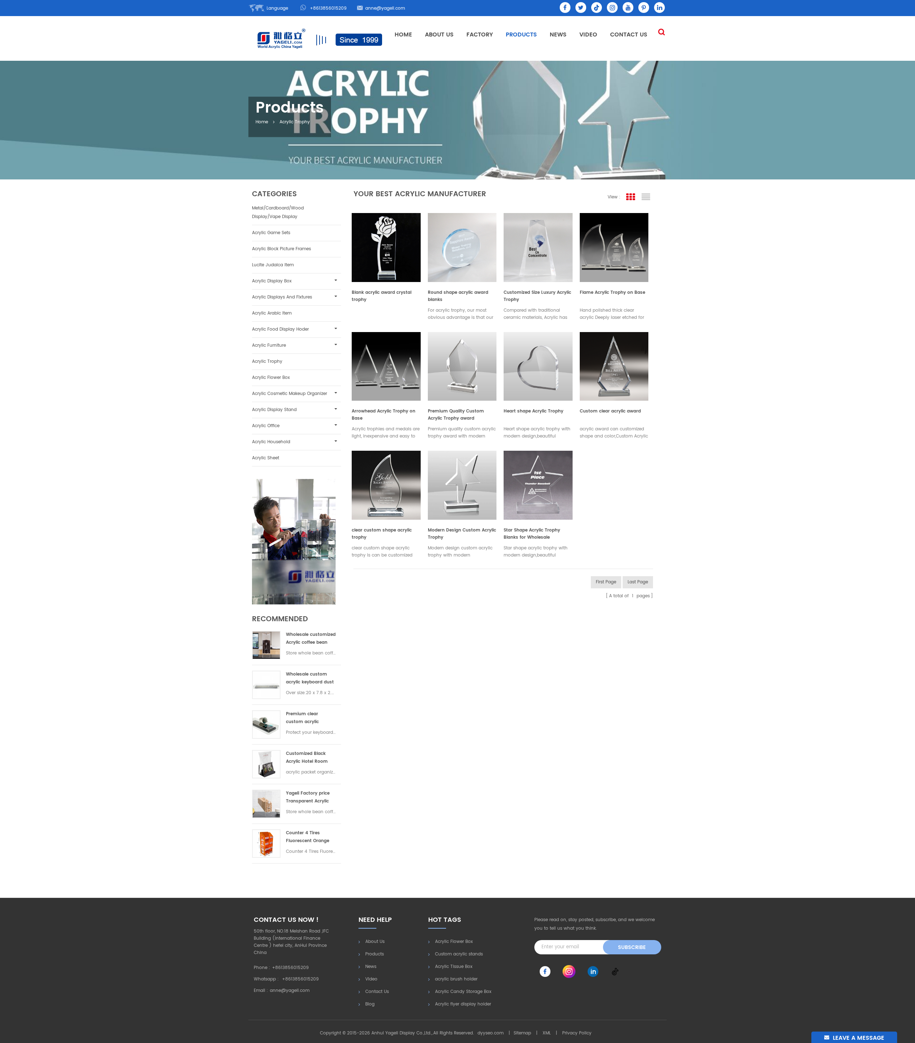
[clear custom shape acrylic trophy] (386, 483)
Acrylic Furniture (269, 345)
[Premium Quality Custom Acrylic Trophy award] (462, 365)
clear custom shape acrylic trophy (382, 534)
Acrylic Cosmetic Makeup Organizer (289, 393)
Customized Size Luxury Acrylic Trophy (537, 296)
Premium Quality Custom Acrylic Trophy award (456, 415)
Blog (370, 1004)
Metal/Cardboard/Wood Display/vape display (278, 212)
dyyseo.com (491, 1033)
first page (606, 582)
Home (403, 34)
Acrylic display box (272, 281)
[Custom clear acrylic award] (614, 365)
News (558, 34)
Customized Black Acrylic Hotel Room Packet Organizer (307, 758)
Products (521, 34)
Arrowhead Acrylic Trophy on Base (383, 415)
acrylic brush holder (456, 979)
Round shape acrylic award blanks (458, 296)
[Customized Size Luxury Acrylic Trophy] (538, 246)
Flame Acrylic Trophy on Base (612, 292)
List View (646, 197)
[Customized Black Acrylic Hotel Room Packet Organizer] (266, 764)
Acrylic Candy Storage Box (463, 991)
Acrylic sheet (265, 458)
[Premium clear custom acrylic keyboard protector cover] (266, 724)
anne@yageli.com (385, 8)
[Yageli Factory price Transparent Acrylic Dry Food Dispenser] (266, 804)
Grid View (630, 197)
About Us (439, 34)
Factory (479, 34)
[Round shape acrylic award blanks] (462, 246)
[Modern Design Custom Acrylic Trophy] (462, 483)
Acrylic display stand (274, 409)
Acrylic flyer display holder (463, 1004)
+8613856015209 (328, 8)
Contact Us (628, 34)
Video (588, 34)
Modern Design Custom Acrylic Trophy (462, 534)
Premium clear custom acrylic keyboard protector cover (307, 718)
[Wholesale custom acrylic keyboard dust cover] (266, 685)
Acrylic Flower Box (271, 377)
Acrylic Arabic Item (272, 313)
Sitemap (522, 1033)
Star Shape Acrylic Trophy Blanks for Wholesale (532, 534)
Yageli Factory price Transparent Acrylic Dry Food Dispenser (308, 797)
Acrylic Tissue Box (454, 966)
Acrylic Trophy (295, 122)
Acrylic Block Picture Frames (281, 249)
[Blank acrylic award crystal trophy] (386, 246)
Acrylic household (271, 442)
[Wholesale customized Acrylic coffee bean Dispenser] (266, 645)
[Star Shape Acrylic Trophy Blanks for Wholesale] (538, 483)
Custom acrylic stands (459, 954)
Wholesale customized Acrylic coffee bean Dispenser (311, 639)
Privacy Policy (577, 1033)
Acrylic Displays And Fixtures (282, 297)
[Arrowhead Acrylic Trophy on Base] (386, 365)
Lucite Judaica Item (273, 265)
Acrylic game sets (271, 232)
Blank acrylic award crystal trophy (381, 296)
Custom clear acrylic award (610, 411)
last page (638, 582)
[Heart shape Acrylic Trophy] (538, 365)
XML (547, 1033)
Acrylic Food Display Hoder (280, 329)
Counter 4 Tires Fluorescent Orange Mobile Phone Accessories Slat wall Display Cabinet (309, 837)
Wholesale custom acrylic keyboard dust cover (310, 678)
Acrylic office (266, 425)
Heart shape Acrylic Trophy (533, 411)
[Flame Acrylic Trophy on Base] (614, 246)
